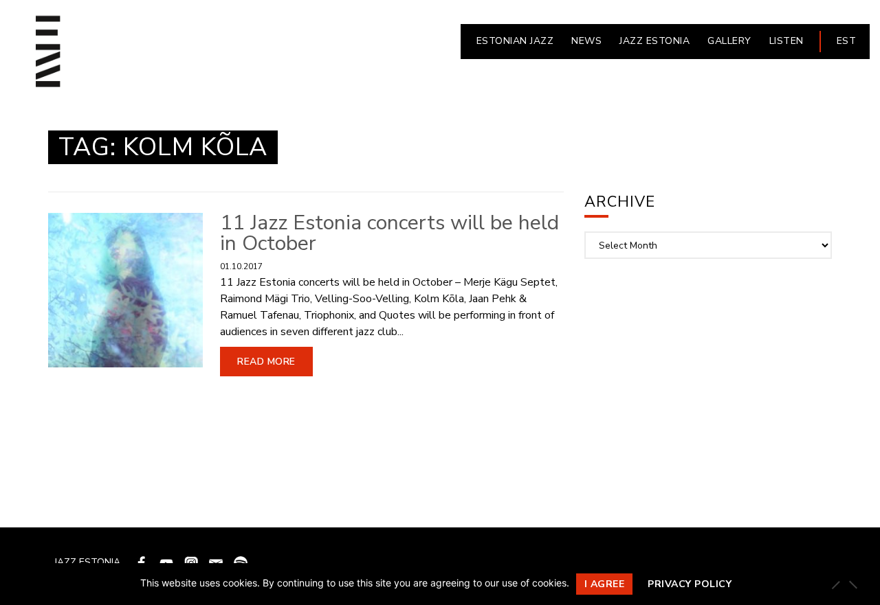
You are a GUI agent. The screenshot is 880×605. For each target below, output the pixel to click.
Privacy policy (690, 584)
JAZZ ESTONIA (654, 40)
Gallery (729, 40)
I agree (604, 584)
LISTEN (786, 40)
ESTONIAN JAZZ (515, 40)
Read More (266, 361)
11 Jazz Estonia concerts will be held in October (389, 233)
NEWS (586, 40)
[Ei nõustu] (852, 584)
